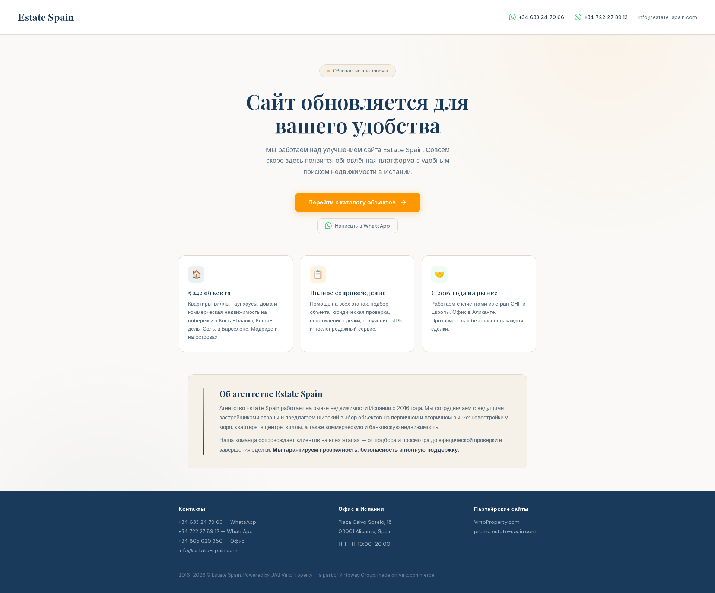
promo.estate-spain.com (505, 531)
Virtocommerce (416, 575)
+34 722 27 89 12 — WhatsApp (216, 531)
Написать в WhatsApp (362, 225)
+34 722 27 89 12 (606, 17)
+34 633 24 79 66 (541, 17)
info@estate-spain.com (667, 17)
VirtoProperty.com (496, 522)
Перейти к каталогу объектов (352, 202)
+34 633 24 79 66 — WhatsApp (217, 522)
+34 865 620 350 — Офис (211, 541)
